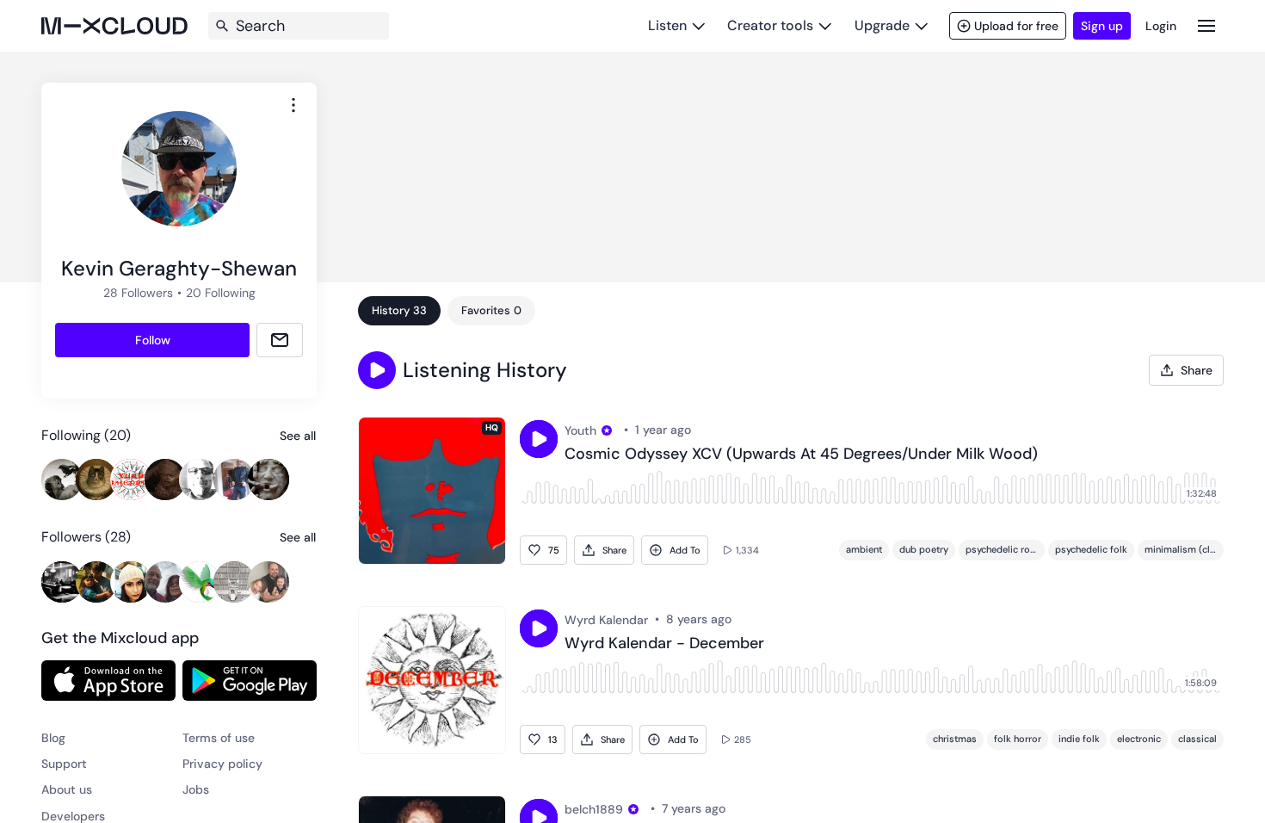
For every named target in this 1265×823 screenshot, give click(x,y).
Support (64, 763)
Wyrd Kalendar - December (664, 644)
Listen (667, 25)
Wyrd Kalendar (606, 620)
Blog (53, 738)
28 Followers (138, 292)
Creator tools (770, 25)
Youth (580, 430)
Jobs (195, 789)
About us (66, 789)
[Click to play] (539, 439)
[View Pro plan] (606, 430)
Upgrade (882, 25)
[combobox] (293, 105)
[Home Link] (114, 25)
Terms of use (218, 738)
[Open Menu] (1206, 25)
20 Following (221, 292)
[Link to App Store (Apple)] (108, 680)
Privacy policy (222, 763)
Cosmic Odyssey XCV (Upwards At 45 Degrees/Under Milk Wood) (801, 454)
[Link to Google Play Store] (249, 680)
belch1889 (594, 809)
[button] (377, 370)
